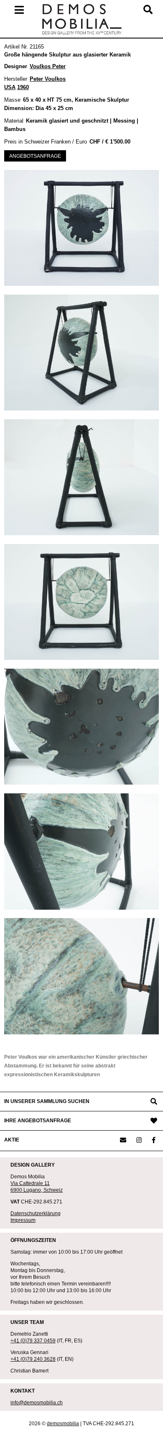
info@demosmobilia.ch (36, 1403)
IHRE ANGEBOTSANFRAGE (37, 1121)
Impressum (23, 1220)
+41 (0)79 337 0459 (33, 1341)
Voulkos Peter (48, 66)
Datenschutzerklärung (35, 1213)
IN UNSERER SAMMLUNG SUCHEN (46, 1101)
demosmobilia (63, 1423)
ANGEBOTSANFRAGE (35, 156)
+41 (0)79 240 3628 (33, 1359)
